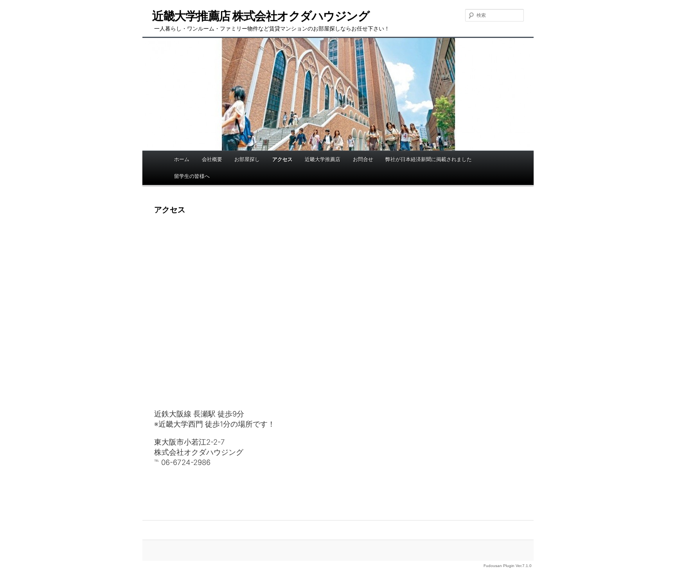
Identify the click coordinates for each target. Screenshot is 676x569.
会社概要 (212, 159)
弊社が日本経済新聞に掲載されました (428, 159)
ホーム (181, 159)
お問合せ (363, 159)
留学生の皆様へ (192, 176)
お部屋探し (247, 159)
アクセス (282, 159)
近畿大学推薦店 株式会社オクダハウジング (260, 16)
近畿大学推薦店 (322, 159)
